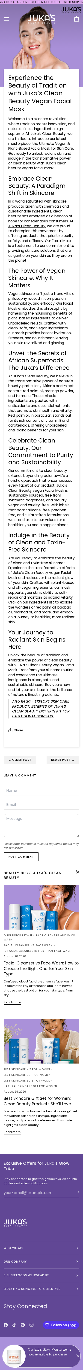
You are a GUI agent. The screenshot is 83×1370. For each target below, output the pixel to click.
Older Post (19, 760)
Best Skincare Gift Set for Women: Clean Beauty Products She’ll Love (37, 1101)
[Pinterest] (23, 1325)
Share (18, 730)
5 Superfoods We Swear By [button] (26, 1275)
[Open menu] (11, 18)
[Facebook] (6, 1325)
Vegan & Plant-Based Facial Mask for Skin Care (40, 146)
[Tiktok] (14, 1325)
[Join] (75, 1192)
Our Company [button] (15, 1262)
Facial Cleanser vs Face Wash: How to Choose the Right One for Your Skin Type (41, 968)
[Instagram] (32, 1325)
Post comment (21, 857)
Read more (12, 1002)
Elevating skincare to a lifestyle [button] (32, 1289)
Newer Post (63, 760)
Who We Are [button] (14, 1248)
